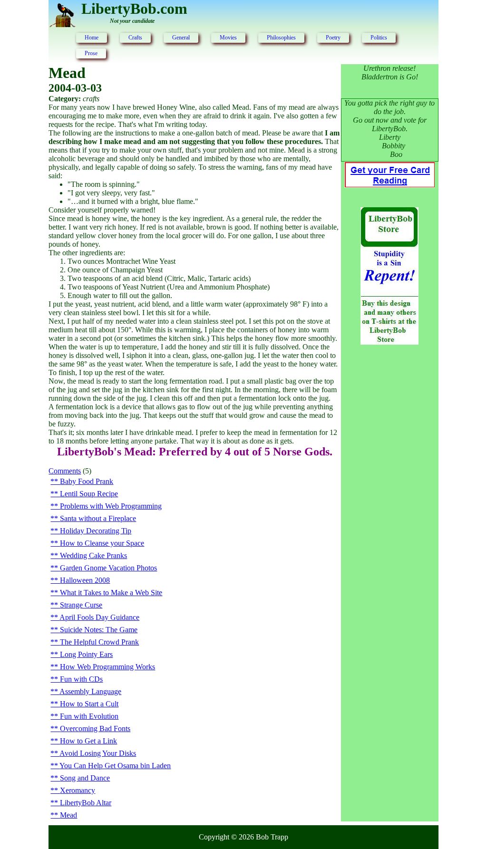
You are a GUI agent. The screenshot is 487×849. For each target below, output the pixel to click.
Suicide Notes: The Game (98, 630)
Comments (65, 471)
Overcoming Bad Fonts (95, 728)
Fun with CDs (81, 679)
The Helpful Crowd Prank (99, 642)
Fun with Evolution (89, 716)
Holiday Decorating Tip (95, 531)
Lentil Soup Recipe (89, 494)
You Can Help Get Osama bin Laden (115, 766)
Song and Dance (85, 778)
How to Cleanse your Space (102, 543)
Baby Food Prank (86, 481)
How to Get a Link (88, 741)
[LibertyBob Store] (389, 342)
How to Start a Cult (89, 704)
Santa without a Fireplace (98, 518)
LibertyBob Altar (85, 803)
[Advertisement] (389, 506)
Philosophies (281, 37)
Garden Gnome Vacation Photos (108, 568)
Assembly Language (90, 691)
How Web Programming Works (107, 667)
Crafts (135, 37)
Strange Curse (81, 605)
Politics (378, 37)
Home (91, 37)
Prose (91, 53)
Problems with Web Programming (111, 506)
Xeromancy (77, 790)
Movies (228, 37)
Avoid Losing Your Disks (97, 753)
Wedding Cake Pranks (93, 555)
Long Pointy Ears (86, 654)
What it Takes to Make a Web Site (111, 593)
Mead (68, 815)
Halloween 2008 (85, 580)
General (181, 37)
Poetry (333, 37)
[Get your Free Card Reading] (389, 185)
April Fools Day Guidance (99, 617)
